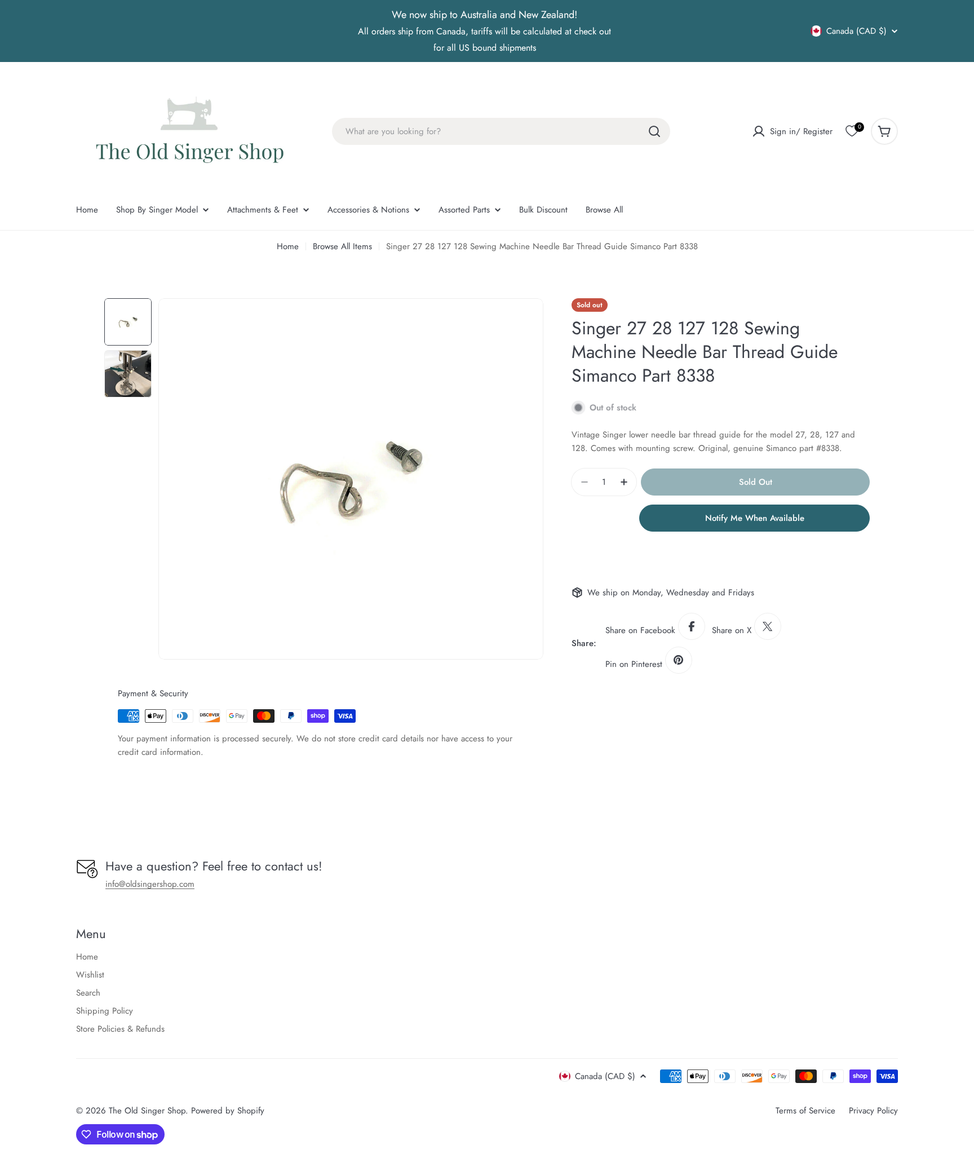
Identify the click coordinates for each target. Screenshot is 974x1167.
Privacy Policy (873, 1110)
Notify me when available (754, 518)
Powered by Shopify (227, 1110)
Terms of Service (805, 1110)
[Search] (654, 131)
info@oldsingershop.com (149, 884)
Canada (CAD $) (856, 31)
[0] (851, 131)
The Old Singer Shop (147, 1110)
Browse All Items (342, 246)
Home (288, 246)
